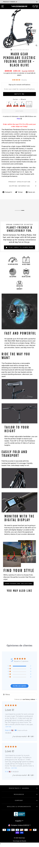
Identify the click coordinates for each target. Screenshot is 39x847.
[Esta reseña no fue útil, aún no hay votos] (32, 736)
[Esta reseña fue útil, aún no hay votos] (28, 736)
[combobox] (25, 699)
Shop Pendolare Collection (18, 583)
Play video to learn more (21, 247)
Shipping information (19, 186)
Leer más (8, 726)
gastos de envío (11, 73)
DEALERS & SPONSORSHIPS (19, 806)
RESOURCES (19, 794)
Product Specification (19, 181)
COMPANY (19, 800)
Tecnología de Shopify (19, 841)
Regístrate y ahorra (19, 788)
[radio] (9, 104)
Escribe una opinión (19, 686)
